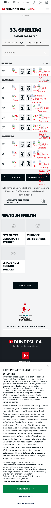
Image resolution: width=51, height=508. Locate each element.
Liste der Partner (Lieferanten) (16, 481)
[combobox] (13, 42)
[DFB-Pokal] (34, 2)
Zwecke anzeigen (26, 504)
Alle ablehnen (25, 497)
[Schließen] (47, 366)
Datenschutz (28, 453)
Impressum (40, 453)
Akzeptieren (23, 489)
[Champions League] (40, 2)
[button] (47, 9)
